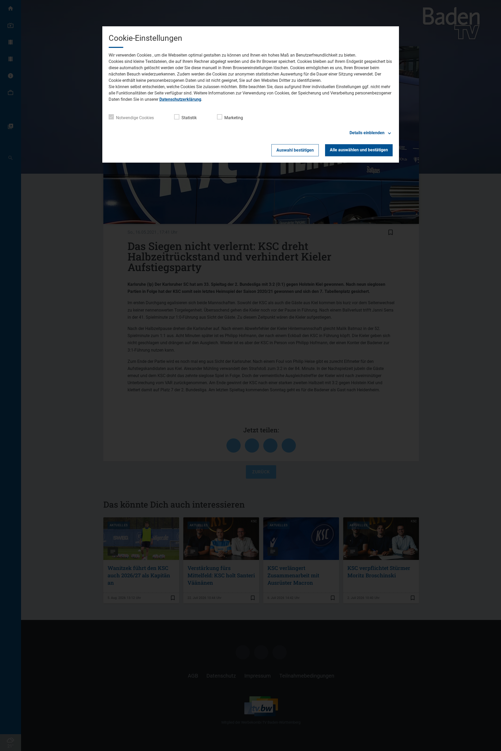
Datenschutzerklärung (180, 99)
